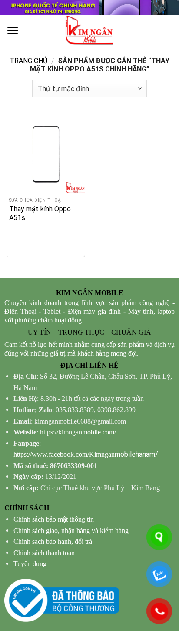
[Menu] (13, 31)
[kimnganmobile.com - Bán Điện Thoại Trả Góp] (89, 30)
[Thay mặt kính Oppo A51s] (46, 154)
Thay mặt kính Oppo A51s (40, 213)
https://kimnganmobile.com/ (78, 432)
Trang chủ (28, 61)
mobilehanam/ (85, 454)
